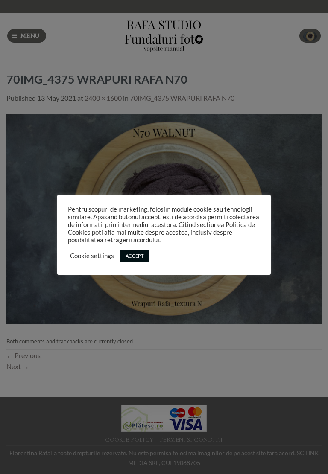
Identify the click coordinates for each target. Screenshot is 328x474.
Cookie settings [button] (92, 255)
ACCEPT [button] (135, 256)
